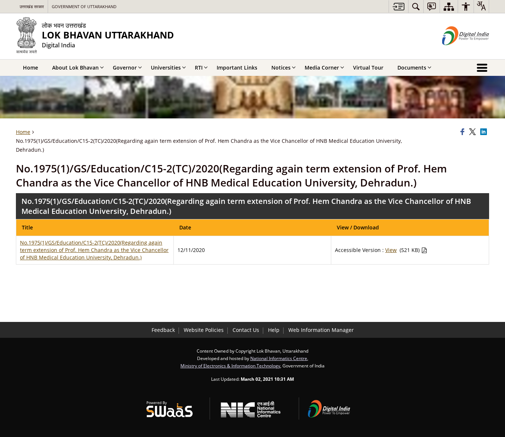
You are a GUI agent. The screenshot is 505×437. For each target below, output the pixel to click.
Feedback (163, 329)
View (391, 249)
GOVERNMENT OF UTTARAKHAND (84, 6)
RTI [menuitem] (199, 67)
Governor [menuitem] (125, 67)
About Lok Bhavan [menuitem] (75, 67)
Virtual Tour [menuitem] (368, 67)
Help (273, 329)
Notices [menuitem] (281, 67)
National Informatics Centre (278, 358)
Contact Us (246, 329)
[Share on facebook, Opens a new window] (463, 132)
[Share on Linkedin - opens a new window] (484, 132)
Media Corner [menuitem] (322, 67)
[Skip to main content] (398, 6)
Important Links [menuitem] (237, 67)
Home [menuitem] (30, 67)
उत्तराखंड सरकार (32, 6)
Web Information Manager (321, 329)
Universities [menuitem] (166, 67)
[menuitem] (416, 6)
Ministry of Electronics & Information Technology (230, 366)
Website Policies (204, 329)
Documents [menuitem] (411, 67)
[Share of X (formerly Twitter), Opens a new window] (473, 132)
